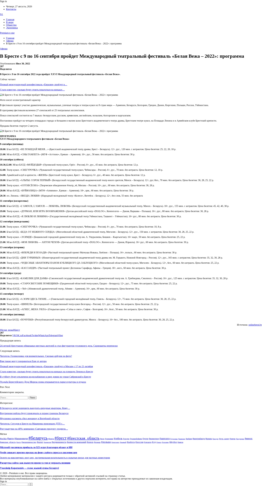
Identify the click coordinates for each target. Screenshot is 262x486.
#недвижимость (59, 442)
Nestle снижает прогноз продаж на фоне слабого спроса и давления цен (38, 452)
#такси (158, 442)
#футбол (173, 442)
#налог (40, 442)
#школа (180, 442)
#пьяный (123, 442)
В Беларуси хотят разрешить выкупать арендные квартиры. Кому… (35, 408)
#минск (248, 438)
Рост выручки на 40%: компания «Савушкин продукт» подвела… (34, 429)
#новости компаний (76, 442)
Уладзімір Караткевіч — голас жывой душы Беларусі (29, 468)
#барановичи (21, 438)
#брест (16, 330)
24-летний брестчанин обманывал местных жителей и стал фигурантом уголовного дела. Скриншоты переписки (59, 345)
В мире (9, 22)
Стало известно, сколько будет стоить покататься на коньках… (32, 89)
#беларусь (38, 437)
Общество (11, 25)
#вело (102, 439)
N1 (1, 14)
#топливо (165, 442)
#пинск (90, 442)
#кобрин (189, 439)
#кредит (215, 439)
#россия (139, 442)
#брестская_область (83, 438)
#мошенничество (29, 442)
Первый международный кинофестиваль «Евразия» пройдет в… (33, 84)
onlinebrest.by (255, 324)
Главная (10, 19)
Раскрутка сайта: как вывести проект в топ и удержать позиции (35, 463)
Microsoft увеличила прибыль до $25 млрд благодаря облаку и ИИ (36, 447)
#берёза (51, 439)
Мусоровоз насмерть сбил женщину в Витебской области (30, 418)
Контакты (11, 9)
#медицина (240, 439)
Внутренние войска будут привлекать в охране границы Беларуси (34, 413)
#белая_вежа (6, 330)
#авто (10, 438)
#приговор (115, 442)
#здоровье (174, 439)
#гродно (126, 439)
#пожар (97, 442)
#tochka (3, 438)
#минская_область (8, 442)
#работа (131, 442)
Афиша (3, 48)
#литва (232, 439)
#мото (18, 442)
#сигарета (147, 442)
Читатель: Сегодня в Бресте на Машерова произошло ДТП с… (32, 423)
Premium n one (7, 33)
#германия (109, 439)
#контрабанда (199, 439)
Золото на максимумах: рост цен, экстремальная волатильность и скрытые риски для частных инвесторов (55, 457)
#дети (145, 438)
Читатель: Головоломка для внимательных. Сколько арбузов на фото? (36, 356)
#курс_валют (224, 439)
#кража (208, 439)
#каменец (181, 439)
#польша (106, 441)
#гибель (118, 438)
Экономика (12, 27)
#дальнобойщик (136, 439)
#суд (154, 442)
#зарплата (165, 438)
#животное (154, 438)
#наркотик (47, 442)
